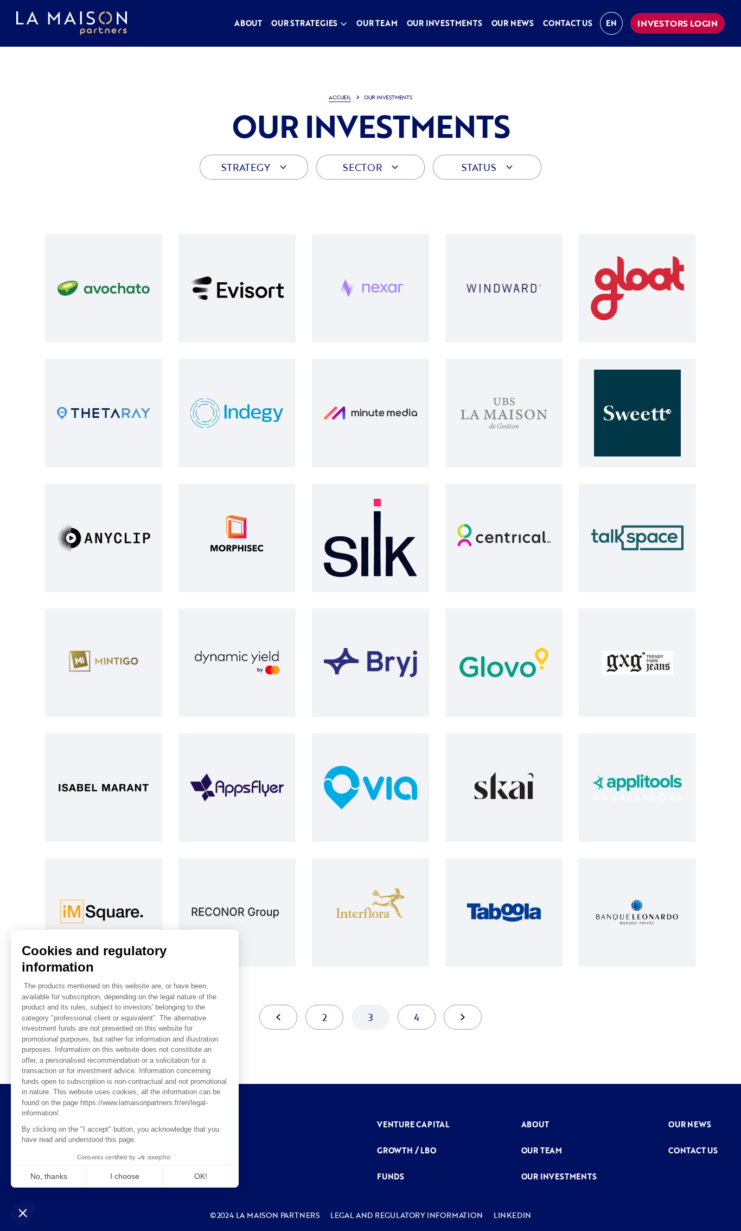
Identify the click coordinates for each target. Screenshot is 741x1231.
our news (512, 23)
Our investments (444, 23)
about (535, 1124)
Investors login (677, 23)
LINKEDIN (512, 1215)
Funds (390, 1176)
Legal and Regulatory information (406, 1215)
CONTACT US (693, 1150)
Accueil (340, 97)
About (248, 23)
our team (541, 1150)
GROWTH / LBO (406, 1150)
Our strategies (304, 23)
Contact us (567, 23)
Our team (376, 23)
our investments (559, 1176)
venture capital (413, 1124)
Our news (689, 1124)
